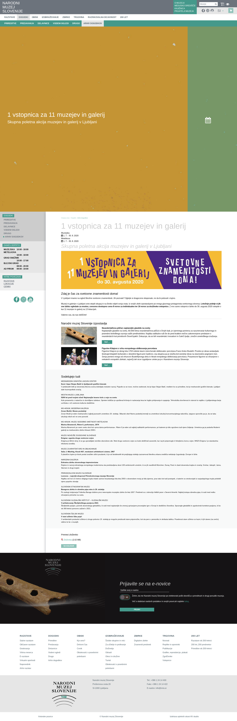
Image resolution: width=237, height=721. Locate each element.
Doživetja (109, 648)
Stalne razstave (26, 641)
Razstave (9, 17)
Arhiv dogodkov (92, 23)
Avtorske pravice (45, 716)
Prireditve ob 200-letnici (201, 648)
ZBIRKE (138, 636)
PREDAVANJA (27, 23)
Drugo (51, 656)
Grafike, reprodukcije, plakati (175, 652)
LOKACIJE (9, 284)
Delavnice (52, 648)
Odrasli (108, 652)
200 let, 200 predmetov (201, 645)
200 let (124, 17)
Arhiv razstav (25, 668)
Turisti (108, 660)
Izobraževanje (50, 17)
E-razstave (24, 656)
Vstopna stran (65, 218)
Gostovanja (25, 648)
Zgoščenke (167, 656)
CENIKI (7, 287)
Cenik (79, 648)
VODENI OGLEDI (61, 23)
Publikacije (167, 648)
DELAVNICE (43, 23)
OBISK (80, 636)
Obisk (35, 17)
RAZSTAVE (9, 281)
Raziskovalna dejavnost (102, 17)
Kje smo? (81, 641)
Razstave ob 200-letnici (201, 641)
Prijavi (137, 609)
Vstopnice (167, 660)
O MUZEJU (180, 3)
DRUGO (76, 23)
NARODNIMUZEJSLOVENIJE (12, 7)
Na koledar (69, 546)
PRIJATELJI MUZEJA (184, 11)
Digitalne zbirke (141, 641)
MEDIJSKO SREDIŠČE (185, 6)
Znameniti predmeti (142, 645)
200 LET (195, 636)
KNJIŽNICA (180, 8)
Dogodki (23, 17)
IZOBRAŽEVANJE (114, 636)
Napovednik (25, 664)
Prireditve (52, 641)
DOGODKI (53, 636)
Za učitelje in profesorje (115, 645)
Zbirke (66, 17)
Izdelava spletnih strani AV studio (184, 716)
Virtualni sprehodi (27, 660)
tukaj (186, 601)
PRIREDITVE (10, 23)
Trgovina (79, 17)
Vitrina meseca (26, 652)
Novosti (166, 641)
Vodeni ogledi (54, 652)
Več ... (107, 342)
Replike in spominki (171, 645)
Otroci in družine (112, 656)
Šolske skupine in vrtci (115, 641)
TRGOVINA (168, 636)
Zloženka (68, 540)
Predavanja (53, 645)
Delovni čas (82, 645)
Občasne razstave (28, 645)
